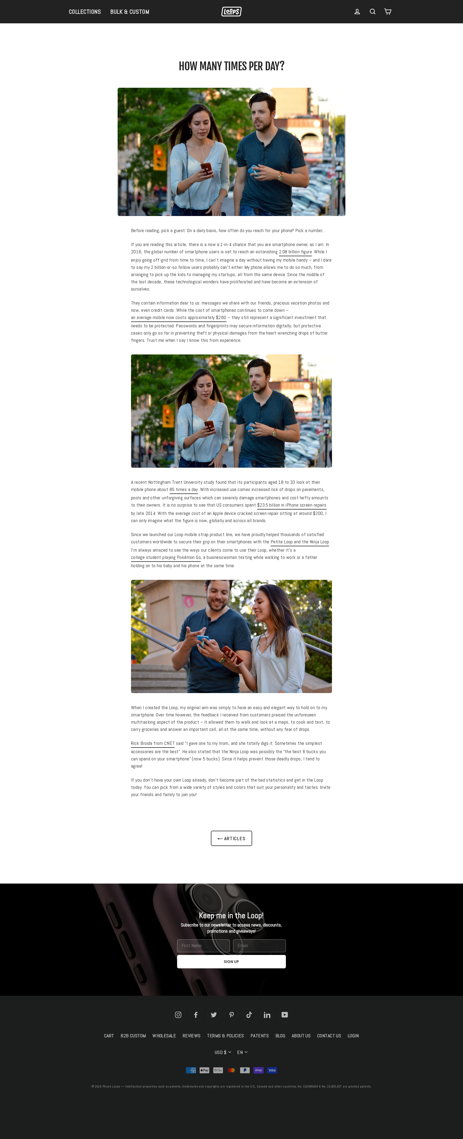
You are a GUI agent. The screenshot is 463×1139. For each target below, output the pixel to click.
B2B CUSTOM (133, 1035)
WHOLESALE (164, 1035)
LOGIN (353, 1035)
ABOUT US (301, 1035)
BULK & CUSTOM (129, 11)
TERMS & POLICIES (225, 1035)
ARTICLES (234, 838)
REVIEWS (192, 1035)
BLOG (280, 1035)
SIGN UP (231, 961)
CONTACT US (329, 1035)
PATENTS (260, 1035)
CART (109, 1035)
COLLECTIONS (85, 11)
